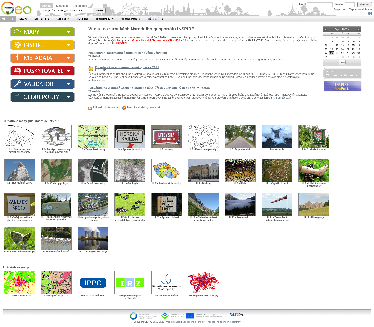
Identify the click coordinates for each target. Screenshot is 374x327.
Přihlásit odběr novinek (106, 107)
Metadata (62, 5)
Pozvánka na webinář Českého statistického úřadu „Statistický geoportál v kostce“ (149, 87)
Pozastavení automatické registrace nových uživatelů (127, 52)
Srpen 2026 (341, 29)
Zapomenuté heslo (360, 9)
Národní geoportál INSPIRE (18, 8)
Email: (302, 4)
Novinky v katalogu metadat (143, 107)
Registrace (340, 9)
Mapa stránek (173, 321)
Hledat (99, 10)
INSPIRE (83, 19)
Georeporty (131, 19)
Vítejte (8, 19)
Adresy (46, 5)
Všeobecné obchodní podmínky (224, 321)
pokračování (96, 80)
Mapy (23, 19)
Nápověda (155, 19)
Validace (63, 19)
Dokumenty (80, 5)
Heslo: (339, 4)
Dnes (342, 62)
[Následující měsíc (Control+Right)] (359, 29)
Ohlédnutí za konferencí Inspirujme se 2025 (127, 67)
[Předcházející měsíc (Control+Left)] (325, 29)
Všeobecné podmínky (193, 321)
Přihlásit (364, 4)
